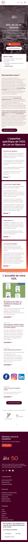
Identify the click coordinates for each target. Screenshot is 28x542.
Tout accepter (8, 533)
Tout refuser (18, 533)
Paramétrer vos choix (9, 536)
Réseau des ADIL (6, 482)
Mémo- (6, 501)
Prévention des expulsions (10, 151)
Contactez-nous (15, 44)
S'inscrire (6, 445)
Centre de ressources (7, 494)
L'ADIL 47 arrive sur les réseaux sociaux (12, 388)
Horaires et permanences (14, 48)
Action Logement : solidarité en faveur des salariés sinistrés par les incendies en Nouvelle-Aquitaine (14, 326)
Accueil (3, 7)
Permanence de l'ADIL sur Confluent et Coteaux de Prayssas (13, 304)
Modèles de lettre (6, 499)
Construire (4, 513)
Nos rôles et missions (9, 130)
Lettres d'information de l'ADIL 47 (13, 350)
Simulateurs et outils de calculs (9, 492)
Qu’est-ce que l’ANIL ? (7, 480)
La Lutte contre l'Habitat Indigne (11, 184)
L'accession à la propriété (10, 244)
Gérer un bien (5, 517)
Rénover (4, 515)
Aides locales (5, 496)
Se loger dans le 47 (8, 220)
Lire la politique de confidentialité (10, 529)
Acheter (3, 511)
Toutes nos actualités (7, 484)
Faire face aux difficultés (7, 519)
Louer (3, 509)
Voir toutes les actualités (14, 402)
